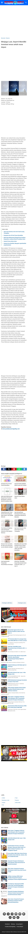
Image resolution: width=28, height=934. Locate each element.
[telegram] (24, 469)
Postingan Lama (22, 602)
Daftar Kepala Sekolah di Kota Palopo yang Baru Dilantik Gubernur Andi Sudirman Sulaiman (17, 689)
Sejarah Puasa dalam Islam (10, 241)
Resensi (17, 800)
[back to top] (25, 930)
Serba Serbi (17, 802)
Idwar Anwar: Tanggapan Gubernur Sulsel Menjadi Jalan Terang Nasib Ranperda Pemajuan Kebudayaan (16, 698)
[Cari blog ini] (26, 3)
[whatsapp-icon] (10, 917)
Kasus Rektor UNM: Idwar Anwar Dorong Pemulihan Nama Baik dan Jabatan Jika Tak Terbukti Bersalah (17, 855)
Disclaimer (7, 924)
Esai (3, 804)
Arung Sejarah (19, 924)
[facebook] (3, 469)
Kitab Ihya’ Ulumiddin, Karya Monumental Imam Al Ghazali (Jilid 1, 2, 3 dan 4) (17, 648)
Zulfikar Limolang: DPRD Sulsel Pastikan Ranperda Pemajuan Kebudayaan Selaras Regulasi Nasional (17, 878)
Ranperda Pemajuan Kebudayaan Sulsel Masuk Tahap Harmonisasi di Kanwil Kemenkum (16, 862)
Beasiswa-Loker (5, 800)
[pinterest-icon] (14, 917)
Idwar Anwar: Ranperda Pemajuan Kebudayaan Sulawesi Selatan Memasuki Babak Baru (16, 900)
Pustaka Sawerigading (10, 926)
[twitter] (8, 469)
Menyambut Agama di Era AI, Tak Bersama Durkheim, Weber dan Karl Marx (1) (16, 631)
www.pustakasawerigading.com (11, 429)
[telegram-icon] (23, 913)
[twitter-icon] (8, 913)
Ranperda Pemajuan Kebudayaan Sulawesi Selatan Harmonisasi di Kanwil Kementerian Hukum (16, 893)
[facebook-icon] (4, 913)
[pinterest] (14, 469)
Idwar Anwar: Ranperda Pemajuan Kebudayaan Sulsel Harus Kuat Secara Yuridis (17, 870)
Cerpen (3, 802)
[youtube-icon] (15, 913)
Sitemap (13, 924)
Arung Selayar (20, 926)
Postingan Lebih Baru (7, 602)
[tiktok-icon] (17, 917)
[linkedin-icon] (19, 913)
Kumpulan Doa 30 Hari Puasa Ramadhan (13, 235)
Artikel (3, 798)
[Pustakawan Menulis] (14, 2)
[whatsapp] (19, 469)
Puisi (16, 798)
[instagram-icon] (12, 913)
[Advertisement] (14, 21)
